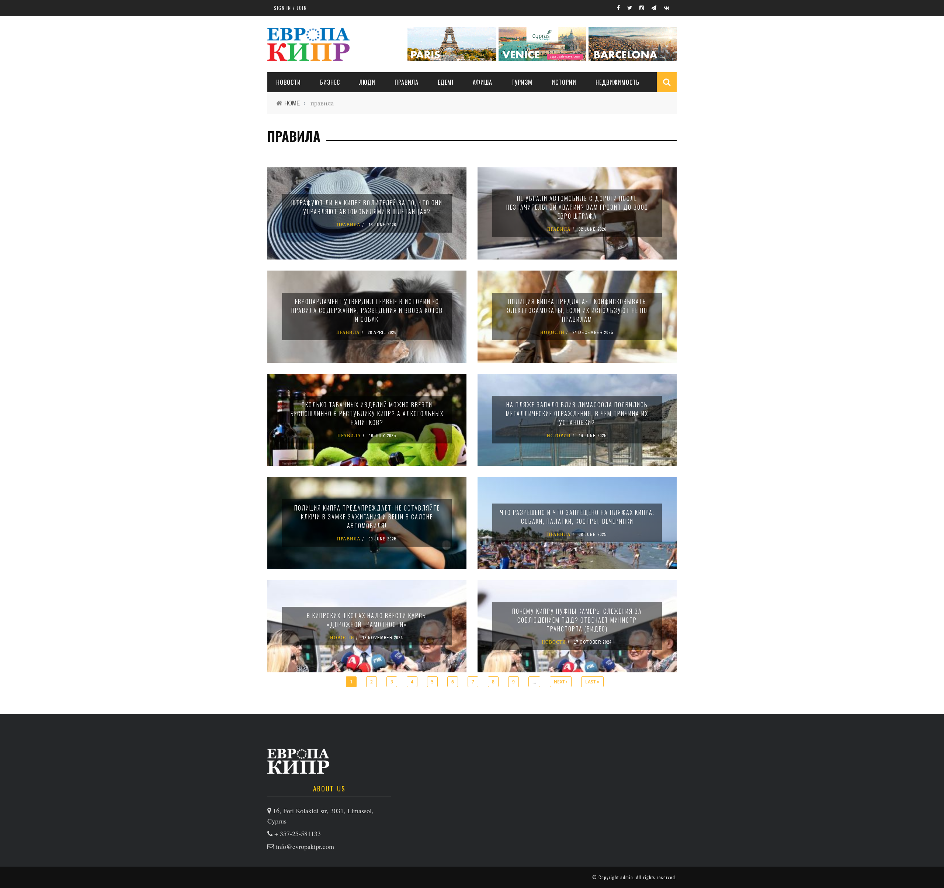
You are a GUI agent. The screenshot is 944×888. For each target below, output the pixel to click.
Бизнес (330, 82)
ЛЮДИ (367, 82)
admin (626, 877)
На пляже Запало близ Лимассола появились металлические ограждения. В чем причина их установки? (577, 413)
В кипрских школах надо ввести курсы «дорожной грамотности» (367, 620)
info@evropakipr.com (305, 846)
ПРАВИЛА (407, 82)
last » (592, 682)
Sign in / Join (290, 7)
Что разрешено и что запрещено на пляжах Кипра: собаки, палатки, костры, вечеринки (577, 517)
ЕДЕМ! (446, 82)
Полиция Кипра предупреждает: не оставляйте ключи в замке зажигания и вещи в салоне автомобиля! (367, 517)
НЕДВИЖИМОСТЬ (617, 82)
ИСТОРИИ (564, 82)
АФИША (482, 82)
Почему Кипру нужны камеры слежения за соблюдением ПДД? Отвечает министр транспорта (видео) (577, 620)
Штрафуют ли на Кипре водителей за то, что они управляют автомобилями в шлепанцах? (366, 207)
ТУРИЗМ (521, 82)
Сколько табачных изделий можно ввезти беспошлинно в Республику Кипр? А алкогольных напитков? (367, 413)
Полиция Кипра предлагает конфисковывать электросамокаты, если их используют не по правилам (577, 310)
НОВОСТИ (288, 82)
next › (561, 682)
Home (292, 103)
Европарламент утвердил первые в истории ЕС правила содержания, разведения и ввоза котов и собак (367, 310)
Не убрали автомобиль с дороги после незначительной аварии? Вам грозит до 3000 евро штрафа (577, 207)
